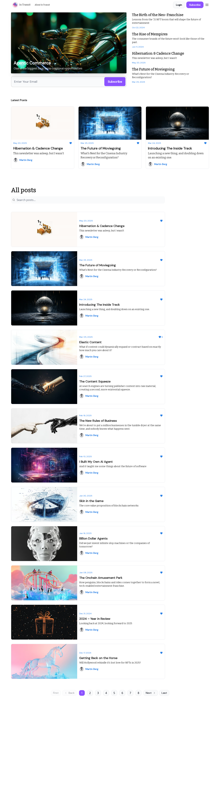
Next (149, 693)
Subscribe (195, 4)
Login (179, 4)
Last (164, 693)
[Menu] (207, 4)
